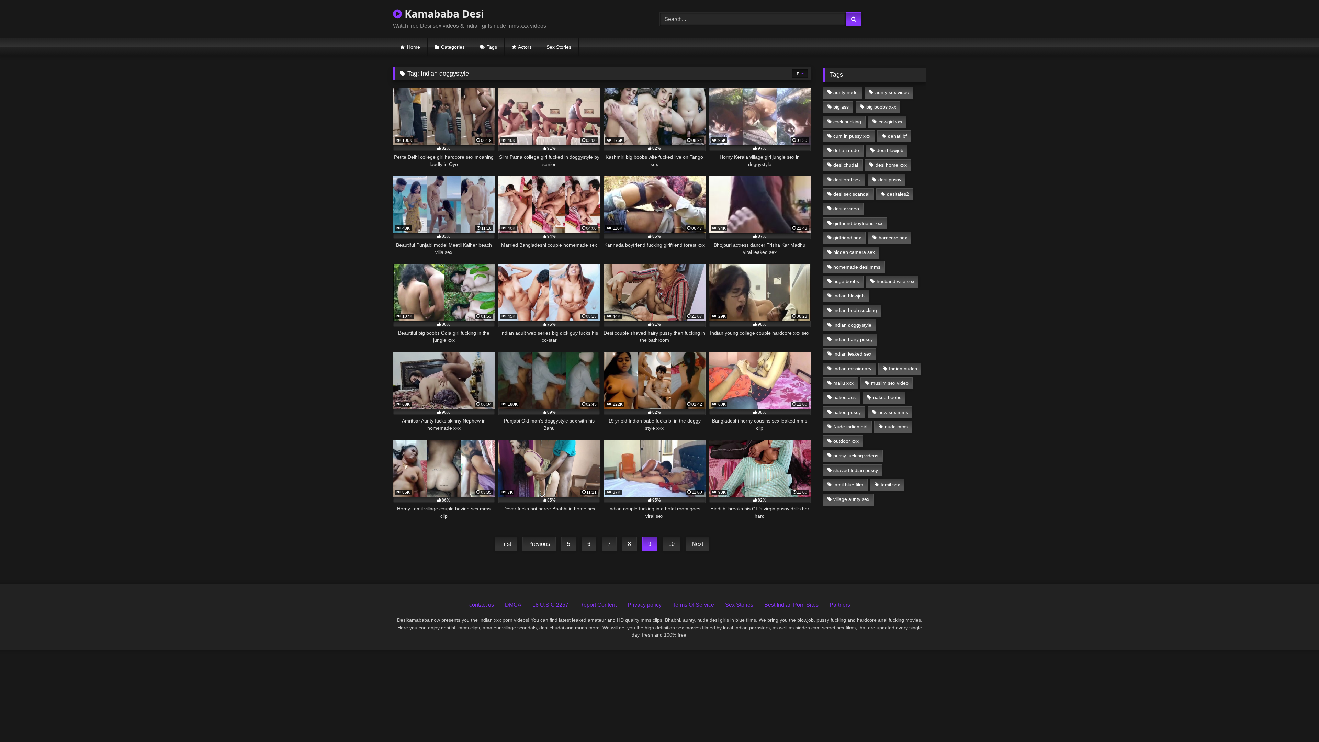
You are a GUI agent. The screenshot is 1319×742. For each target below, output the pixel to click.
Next (697, 544)
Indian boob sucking (855, 310)
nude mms (896, 426)
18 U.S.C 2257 (550, 605)
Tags (492, 47)
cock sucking (847, 121)
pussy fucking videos (855, 455)
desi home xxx (891, 165)
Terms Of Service (693, 605)
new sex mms (893, 412)
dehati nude (846, 150)
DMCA (513, 605)
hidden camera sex (854, 252)
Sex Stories (558, 47)
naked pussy (847, 412)
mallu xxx (843, 383)
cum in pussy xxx (851, 136)
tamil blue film (848, 484)
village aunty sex (851, 499)
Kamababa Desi (443, 14)
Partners (840, 605)
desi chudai (845, 165)
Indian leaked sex (852, 354)
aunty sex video (892, 92)
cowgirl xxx (890, 121)
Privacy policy (645, 605)
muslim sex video (890, 383)
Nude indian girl (850, 426)
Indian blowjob (849, 296)
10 (671, 544)
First (505, 544)
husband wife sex (895, 281)
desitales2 (898, 194)
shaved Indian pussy (855, 470)
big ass (841, 107)
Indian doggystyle (852, 325)
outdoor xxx (846, 441)
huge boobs (846, 281)
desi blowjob (890, 150)
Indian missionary (852, 368)
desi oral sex (847, 179)
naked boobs (887, 397)
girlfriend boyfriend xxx (857, 223)
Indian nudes (903, 368)
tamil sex (890, 484)
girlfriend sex (847, 237)
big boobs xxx (881, 107)
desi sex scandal (851, 194)
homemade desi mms (856, 267)
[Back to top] (1297, 721)
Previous (539, 544)
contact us (481, 605)
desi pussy (889, 179)
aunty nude (845, 92)
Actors (525, 47)
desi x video (846, 208)
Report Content (598, 605)
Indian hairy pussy (853, 339)
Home (413, 47)
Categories (453, 47)
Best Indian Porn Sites (791, 605)
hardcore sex (893, 237)
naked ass (844, 397)
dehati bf (897, 136)
